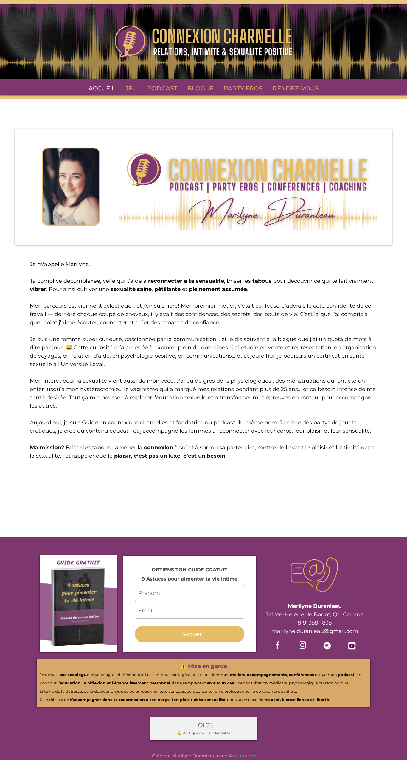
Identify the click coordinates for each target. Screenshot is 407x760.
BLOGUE (200, 88)
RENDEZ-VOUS (296, 88)
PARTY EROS (243, 88)
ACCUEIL (101, 88)
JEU (131, 88)
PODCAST (162, 88)
